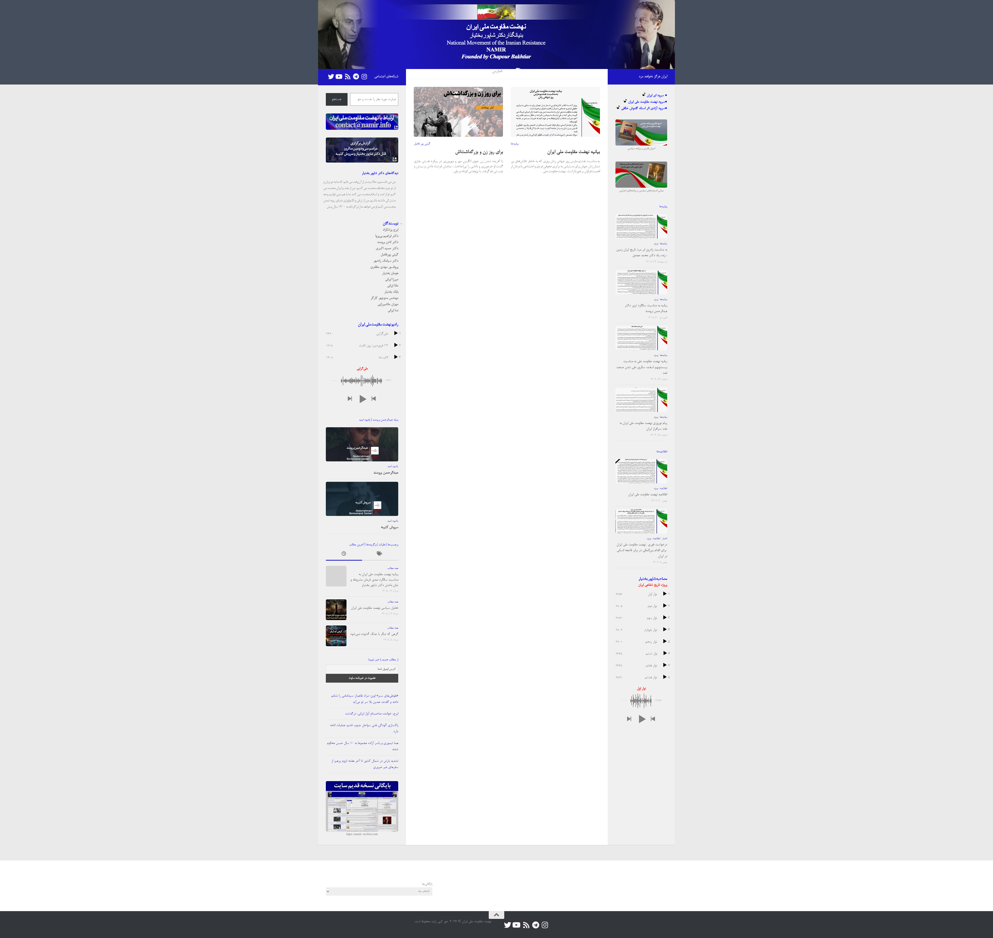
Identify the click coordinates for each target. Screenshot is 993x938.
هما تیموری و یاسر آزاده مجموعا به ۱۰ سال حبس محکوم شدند (362, 746)
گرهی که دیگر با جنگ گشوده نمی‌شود (374, 634)
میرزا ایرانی (391, 279)
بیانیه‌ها (514, 144)
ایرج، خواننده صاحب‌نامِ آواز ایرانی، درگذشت (371, 714)
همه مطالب (392, 568)
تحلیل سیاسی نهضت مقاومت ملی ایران (374, 608)
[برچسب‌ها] (380, 555)
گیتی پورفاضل (389, 255)
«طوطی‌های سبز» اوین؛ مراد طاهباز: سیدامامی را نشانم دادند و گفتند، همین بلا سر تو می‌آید (364, 699)
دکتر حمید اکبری (387, 248)
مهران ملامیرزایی (388, 304)
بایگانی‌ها (427, 884)
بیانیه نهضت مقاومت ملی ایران (573, 152)
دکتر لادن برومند (387, 242)
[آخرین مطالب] (344, 555)
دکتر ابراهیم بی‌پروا (386, 236)
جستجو (336, 99)
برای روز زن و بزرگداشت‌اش (479, 152)
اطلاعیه (663, 488)
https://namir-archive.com (362, 834)
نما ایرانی (393, 310)
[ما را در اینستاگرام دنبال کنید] (364, 76)
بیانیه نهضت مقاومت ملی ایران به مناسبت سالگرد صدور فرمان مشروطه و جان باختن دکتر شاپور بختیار (374, 580)
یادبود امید (392, 466)
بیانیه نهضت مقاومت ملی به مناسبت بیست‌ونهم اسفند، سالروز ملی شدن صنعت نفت (641, 367)
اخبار (664, 538)
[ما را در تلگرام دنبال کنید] (356, 76)
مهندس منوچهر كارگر (384, 298)
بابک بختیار (391, 292)
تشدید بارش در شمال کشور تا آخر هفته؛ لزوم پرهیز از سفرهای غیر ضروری (364, 764)
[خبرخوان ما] (347, 76)
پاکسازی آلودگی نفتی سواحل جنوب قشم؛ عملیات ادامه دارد (364, 728)
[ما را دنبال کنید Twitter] (331, 76)
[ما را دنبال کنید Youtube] (339, 76)
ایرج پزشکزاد (390, 230)
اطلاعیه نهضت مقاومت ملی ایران (647, 495)
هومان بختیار (390, 273)
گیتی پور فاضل (422, 144)
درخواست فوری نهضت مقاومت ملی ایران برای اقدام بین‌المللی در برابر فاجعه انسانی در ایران (641, 550)
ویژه (656, 243)
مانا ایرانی (392, 286)
